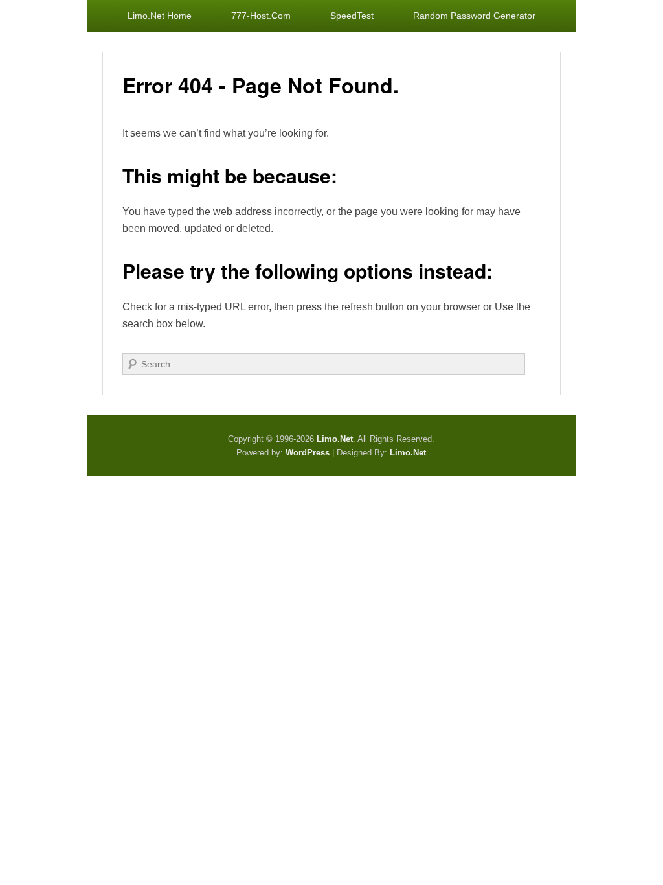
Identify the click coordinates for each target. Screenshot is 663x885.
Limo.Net (408, 452)
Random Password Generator (474, 15)
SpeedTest (352, 15)
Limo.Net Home (160, 15)
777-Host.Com (261, 15)
